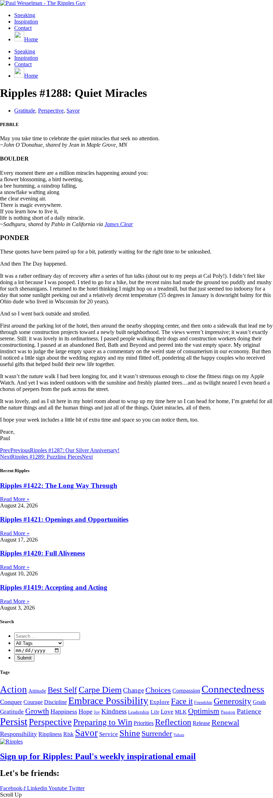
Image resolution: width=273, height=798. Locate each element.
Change (133, 690)
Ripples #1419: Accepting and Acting (53, 587)
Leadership (138, 712)
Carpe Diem (100, 689)
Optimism (203, 710)
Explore (160, 702)
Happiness (63, 711)
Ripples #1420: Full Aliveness (42, 553)
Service (108, 733)
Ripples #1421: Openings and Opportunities (64, 519)
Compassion (186, 691)
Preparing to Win (102, 722)
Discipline (55, 702)
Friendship (203, 702)
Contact (23, 28)
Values (178, 735)
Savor (73, 111)
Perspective (51, 111)
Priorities (144, 723)
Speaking (24, 15)
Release (201, 723)
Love (167, 711)
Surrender (156, 733)
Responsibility (18, 733)
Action (13, 689)
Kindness (114, 711)
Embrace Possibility (108, 700)
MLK (181, 712)
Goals (259, 702)
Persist (13, 721)
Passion (228, 712)
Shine (129, 733)
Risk (68, 734)
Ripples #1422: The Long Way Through (58, 485)
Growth (37, 710)
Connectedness (233, 689)
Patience (249, 711)
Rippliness (50, 734)
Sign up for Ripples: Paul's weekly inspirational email (98, 756)
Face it (182, 701)
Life (155, 712)
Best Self (62, 689)
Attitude (37, 691)
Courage (33, 702)
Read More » (15, 499)
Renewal (225, 722)
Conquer (11, 701)
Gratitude (24, 111)
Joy (97, 712)
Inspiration (26, 22)
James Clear (119, 224)
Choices (158, 689)
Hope (85, 711)
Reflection (173, 722)
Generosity (232, 701)
